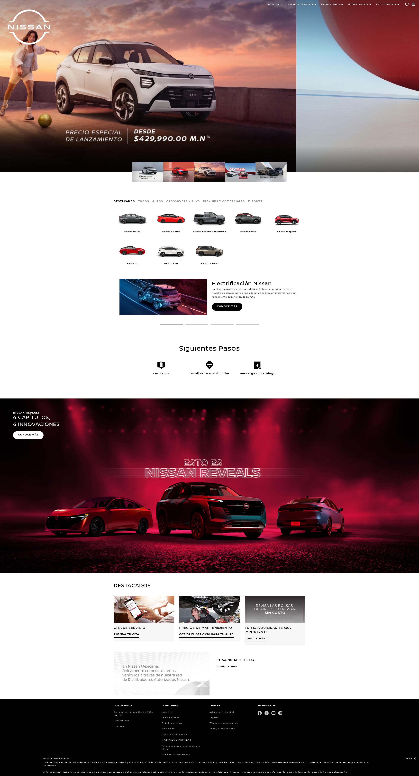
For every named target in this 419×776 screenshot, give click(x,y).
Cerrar (408, 758)
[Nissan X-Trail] (115, 297)
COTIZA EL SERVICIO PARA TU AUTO (206, 634)
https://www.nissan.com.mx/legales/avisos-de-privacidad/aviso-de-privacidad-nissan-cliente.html (289, 772)
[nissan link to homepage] (29, 27)
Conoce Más (255, 638)
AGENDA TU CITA (126, 634)
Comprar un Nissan (300, 4)
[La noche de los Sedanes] (304, 297)
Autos (157, 201)
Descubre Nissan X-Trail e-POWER (41, 78)
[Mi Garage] (407, 5)
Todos (143, 201)
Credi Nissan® (330, 4)
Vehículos (274, 4)
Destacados (124, 201)
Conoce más (227, 306)
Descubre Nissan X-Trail (34, 87)
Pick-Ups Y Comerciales (224, 201)
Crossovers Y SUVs (183, 201)
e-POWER (255, 201)
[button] (413, 4)
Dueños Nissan (358, 4)
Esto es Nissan (386, 4)
